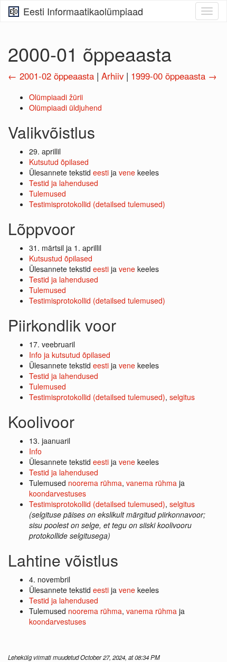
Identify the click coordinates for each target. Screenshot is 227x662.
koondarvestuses (57, 493)
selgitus (182, 397)
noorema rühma (95, 483)
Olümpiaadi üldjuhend (65, 107)
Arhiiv (112, 76)
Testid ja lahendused (63, 183)
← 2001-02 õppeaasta (51, 76)
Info (35, 451)
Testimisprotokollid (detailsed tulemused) (97, 204)
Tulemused (47, 193)
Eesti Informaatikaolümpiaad (82, 11)
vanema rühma (151, 483)
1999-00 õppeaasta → (174, 76)
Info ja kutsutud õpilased (69, 354)
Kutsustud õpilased (60, 258)
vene (127, 172)
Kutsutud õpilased (59, 162)
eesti (101, 172)
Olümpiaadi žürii (56, 97)
